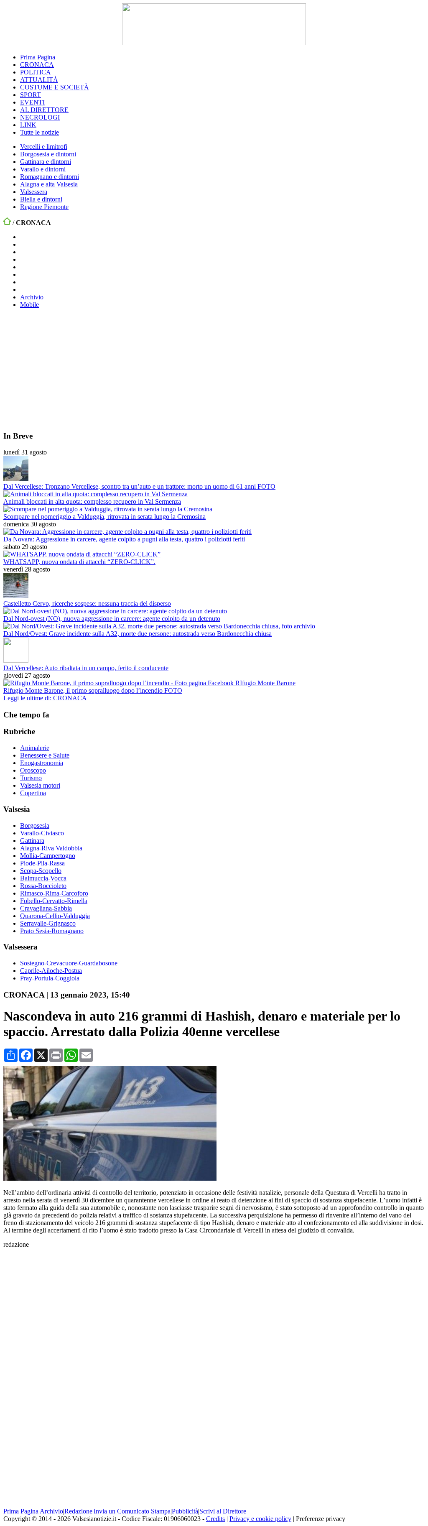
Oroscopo (33, 770)
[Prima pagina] (7, 222)
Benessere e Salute (44, 755)
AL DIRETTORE (44, 109)
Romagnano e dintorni (49, 176)
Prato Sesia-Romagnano (52, 930)
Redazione (78, 1511)
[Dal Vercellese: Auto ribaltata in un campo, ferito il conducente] (15, 660)
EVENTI (32, 102)
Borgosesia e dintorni (48, 154)
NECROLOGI (40, 117)
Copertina (33, 792)
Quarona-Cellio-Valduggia (55, 915)
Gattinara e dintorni (45, 161)
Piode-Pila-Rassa (42, 863)
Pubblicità (185, 1511)
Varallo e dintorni (43, 169)
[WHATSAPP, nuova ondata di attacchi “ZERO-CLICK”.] (81, 554)
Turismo (31, 777)
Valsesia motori (40, 785)
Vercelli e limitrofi (43, 146)
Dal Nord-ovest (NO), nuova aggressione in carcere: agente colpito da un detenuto (111, 618)
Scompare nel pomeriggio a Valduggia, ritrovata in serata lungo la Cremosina (104, 516)
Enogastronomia (41, 762)
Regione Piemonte (44, 206)
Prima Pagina (37, 57)
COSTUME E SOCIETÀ (54, 87)
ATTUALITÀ (39, 79)
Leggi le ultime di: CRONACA (45, 698)
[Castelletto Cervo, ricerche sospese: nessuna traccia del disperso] (15, 596)
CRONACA (37, 64)
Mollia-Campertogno (47, 855)
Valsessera (33, 191)
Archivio (31, 297)
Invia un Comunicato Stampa (132, 1511)
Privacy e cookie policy (260, 1518)
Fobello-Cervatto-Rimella (53, 900)
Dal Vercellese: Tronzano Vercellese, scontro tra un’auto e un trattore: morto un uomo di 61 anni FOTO (139, 486)
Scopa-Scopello (40, 870)
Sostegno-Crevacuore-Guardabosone (68, 963)
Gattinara (32, 840)
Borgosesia (34, 825)
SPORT (30, 94)
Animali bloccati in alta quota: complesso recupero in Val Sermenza (92, 501)
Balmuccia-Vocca (43, 878)
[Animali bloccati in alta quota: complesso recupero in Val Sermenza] (95, 494)
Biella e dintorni (41, 199)
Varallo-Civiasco (42, 833)
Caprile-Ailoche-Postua (51, 970)
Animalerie (34, 747)
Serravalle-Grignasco (48, 923)
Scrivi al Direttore (222, 1511)
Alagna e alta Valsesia (49, 184)
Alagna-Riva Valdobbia (51, 848)
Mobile (29, 304)
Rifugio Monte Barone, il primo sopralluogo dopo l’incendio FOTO (92, 690)
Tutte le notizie (39, 132)
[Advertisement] (66, 369)
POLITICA (35, 72)
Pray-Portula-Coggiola (49, 978)
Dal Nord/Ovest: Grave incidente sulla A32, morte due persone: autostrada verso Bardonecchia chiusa (137, 633)
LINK (28, 124)
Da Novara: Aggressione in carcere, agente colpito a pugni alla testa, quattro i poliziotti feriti (124, 539)
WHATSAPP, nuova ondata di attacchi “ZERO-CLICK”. (79, 561)
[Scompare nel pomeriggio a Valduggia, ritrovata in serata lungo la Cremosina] (107, 509)
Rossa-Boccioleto (43, 885)
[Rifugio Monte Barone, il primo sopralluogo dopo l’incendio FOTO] (149, 682)
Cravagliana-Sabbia (46, 908)
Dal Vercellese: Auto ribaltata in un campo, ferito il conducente (85, 667)
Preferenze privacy (320, 1518)
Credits (215, 1518)
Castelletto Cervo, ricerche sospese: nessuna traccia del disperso (87, 603)
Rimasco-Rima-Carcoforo (54, 893)
